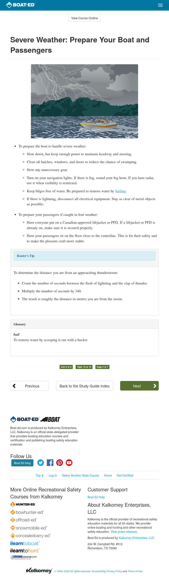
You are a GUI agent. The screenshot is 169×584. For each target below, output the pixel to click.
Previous (32, 385)
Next (137, 385)
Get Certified (125, 475)
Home (108, 475)
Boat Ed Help (96, 497)
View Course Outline (84, 18)
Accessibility (98, 571)
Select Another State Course (80, 475)
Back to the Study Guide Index (85, 385)
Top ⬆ (40, 475)
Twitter (40, 462)
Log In (53, 475)
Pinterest (59, 462)
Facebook (50, 462)
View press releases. (124, 531)
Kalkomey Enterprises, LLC (136, 538)
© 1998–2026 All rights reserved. (72, 571)
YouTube (69, 462)
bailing (120, 190)
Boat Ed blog (22, 463)
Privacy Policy (114, 571)
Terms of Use (135, 571)
